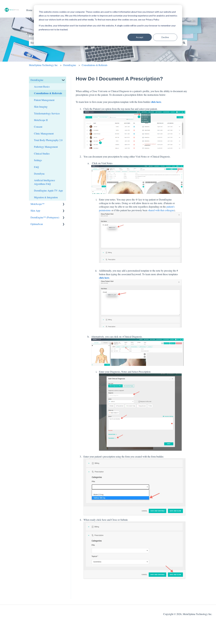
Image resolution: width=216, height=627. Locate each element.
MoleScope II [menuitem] (41, 120)
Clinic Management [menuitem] (44, 133)
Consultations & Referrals (94, 65)
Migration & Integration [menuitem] (46, 197)
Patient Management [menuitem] (44, 100)
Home (29, 10)
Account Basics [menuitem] (42, 86)
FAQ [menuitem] (36, 167)
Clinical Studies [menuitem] (42, 153)
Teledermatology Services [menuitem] (47, 113)
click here (156, 102)
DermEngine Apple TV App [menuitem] (48, 190)
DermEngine (69, 65)
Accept (139, 37)
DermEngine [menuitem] (37, 80)
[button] (63, 80)
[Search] (184, 43)
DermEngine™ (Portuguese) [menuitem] (45, 217)
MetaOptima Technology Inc (43, 65)
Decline (165, 37)
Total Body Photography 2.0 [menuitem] (48, 140)
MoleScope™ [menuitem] (37, 204)
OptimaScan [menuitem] (37, 224)
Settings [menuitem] (38, 160)
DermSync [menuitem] (39, 173)
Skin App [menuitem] (35, 210)
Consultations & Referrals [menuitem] (48, 93)
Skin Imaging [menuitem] (40, 106)
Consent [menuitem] (38, 126)
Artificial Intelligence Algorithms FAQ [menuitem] (44, 182)
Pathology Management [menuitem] (46, 146)
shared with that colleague (161, 210)
